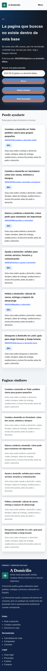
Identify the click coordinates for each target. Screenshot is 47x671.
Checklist (8, 645)
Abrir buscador (23, 99)
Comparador (9, 641)
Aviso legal (9, 655)
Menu (40, 5)
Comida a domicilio (12, 625)
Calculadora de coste (13, 638)
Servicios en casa (11, 628)
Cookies (7, 661)
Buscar (23, 81)
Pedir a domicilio (11, 621)
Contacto (8, 664)
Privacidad (8, 658)
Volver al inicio (23, 90)
